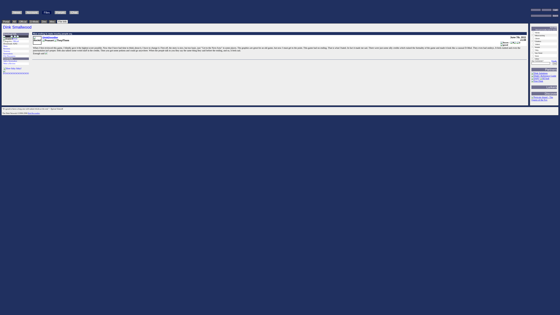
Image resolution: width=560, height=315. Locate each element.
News (16, 12)
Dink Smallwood (17, 27)
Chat (74, 12)
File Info (62, 21)
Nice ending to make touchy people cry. (52, 34)
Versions (6, 51)
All (14, 21)
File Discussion (9, 56)
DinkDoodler (50, 37)
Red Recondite (34, 113)
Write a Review (9, 64)
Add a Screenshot (10, 61)
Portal (6, 21)
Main (5, 46)
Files (47, 12)
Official (23, 21)
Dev (44, 21)
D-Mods (34, 21)
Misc (52, 21)
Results (554, 61)
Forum (60, 12)
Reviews (6, 49)
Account (32, 12)
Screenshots (8, 54)
